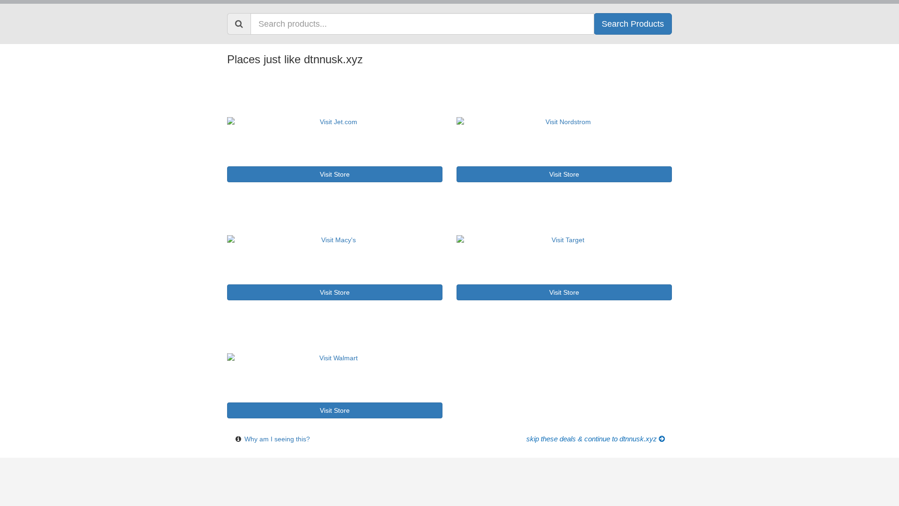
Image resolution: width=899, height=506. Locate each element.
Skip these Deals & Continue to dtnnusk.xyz (592, 439)
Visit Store (335, 174)
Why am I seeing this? (277, 439)
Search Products (633, 24)
